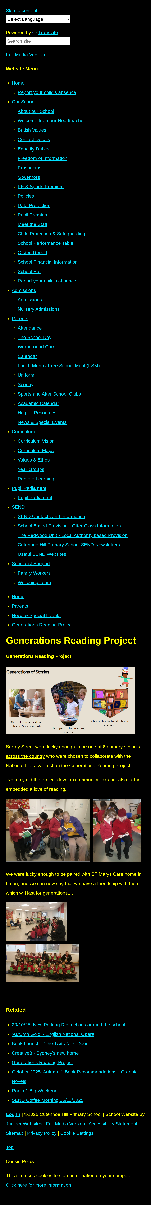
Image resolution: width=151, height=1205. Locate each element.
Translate (48, 32)
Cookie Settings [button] (76, 1133)
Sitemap (14, 1133)
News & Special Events (36, 615)
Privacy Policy (41, 1133)
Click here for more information (38, 1185)
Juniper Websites (24, 1123)
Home (18, 596)
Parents (20, 606)
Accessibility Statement (113, 1123)
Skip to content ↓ (23, 10)
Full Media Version (25, 54)
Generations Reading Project (42, 624)
